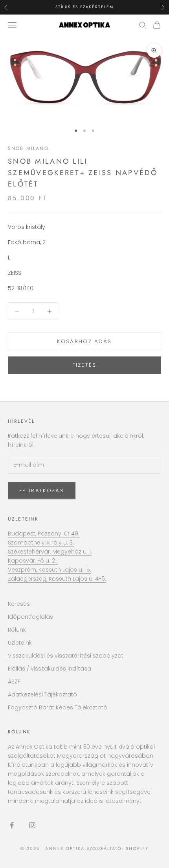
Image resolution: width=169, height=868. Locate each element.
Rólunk (17, 630)
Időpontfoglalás (30, 617)
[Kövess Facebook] (12, 825)
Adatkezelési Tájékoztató (42, 694)
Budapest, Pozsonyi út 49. (43, 533)
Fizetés (84, 365)
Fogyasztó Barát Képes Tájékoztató (57, 707)
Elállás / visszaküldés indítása (49, 668)
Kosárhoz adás (84, 341)
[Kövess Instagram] (32, 825)
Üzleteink (23, 519)
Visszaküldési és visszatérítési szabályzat (65, 656)
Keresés (19, 604)
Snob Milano (28, 148)
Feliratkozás (41, 490)
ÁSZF (14, 681)
